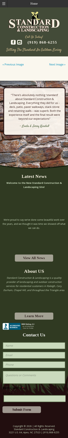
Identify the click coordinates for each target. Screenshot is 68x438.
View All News (34, 258)
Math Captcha (13, 387)
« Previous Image (13, 64)
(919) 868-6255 (42, 42)
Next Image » (57, 64)
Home (34, 3)
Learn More (34, 316)
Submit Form (21, 409)
